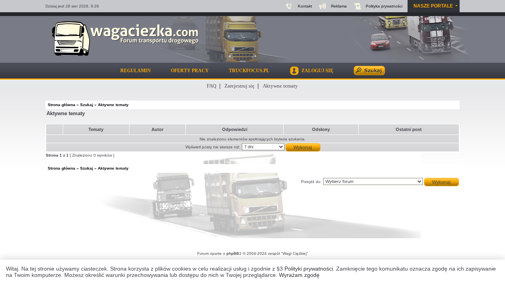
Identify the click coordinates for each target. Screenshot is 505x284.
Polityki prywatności (308, 268)
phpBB (232, 253)
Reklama (339, 6)
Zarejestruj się (239, 86)
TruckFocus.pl (249, 70)
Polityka (384, 6)
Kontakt (305, 6)
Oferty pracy (190, 70)
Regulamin (135, 70)
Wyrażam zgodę (299, 275)
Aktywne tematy (280, 86)
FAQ (211, 86)
